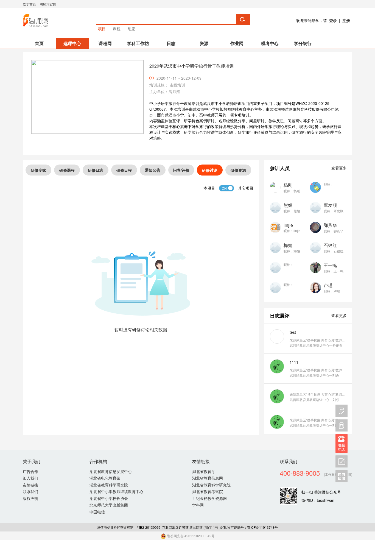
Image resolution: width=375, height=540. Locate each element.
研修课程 (67, 170)
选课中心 (72, 43)
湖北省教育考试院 (207, 491)
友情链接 (30, 485)
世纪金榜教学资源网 (209, 498)
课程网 (105, 43)
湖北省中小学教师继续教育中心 (116, 491)
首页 (39, 43)
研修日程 (124, 170)
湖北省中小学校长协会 (108, 498)
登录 (333, 20)
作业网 (237, 43)
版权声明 (30, 498)
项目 (102, 28)
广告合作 (30, 471)
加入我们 (30, 478)
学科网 (198, 505)
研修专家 (38, 170)
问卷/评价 (181, 170)
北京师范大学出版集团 (108, 505)
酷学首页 (29, 4)
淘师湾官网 (48, 4)
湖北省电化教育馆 (104, 478)
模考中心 (270, 43)
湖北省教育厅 (203, 471)
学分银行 (303, 43)
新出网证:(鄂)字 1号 (203, 527)
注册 (346, 20)
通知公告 (152, 170)
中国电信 (97, 511)
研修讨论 (209, 170)
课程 (117, 28)
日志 (171, 43)
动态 (131, 28)
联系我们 (30, 491)
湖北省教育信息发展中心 (110, 471)
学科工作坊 (138, 43)
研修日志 (95, 170)
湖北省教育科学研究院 (108, 485)
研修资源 (238, 170)
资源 (204, 43)
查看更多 (339, 168)
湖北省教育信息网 (207, 478)
